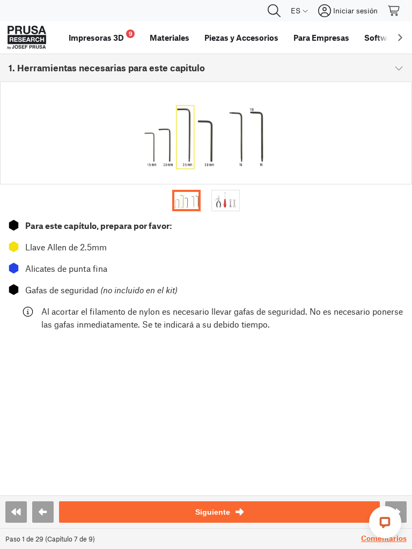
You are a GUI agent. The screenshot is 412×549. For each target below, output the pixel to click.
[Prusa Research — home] (27, 37)
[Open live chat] (385, 522)
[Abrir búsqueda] (274, 11)
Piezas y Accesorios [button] (241, 37)
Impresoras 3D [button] (101, 36)
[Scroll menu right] (400, 37)
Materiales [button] (169, 37)
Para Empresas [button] (321, 37)
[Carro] (394, 11)
